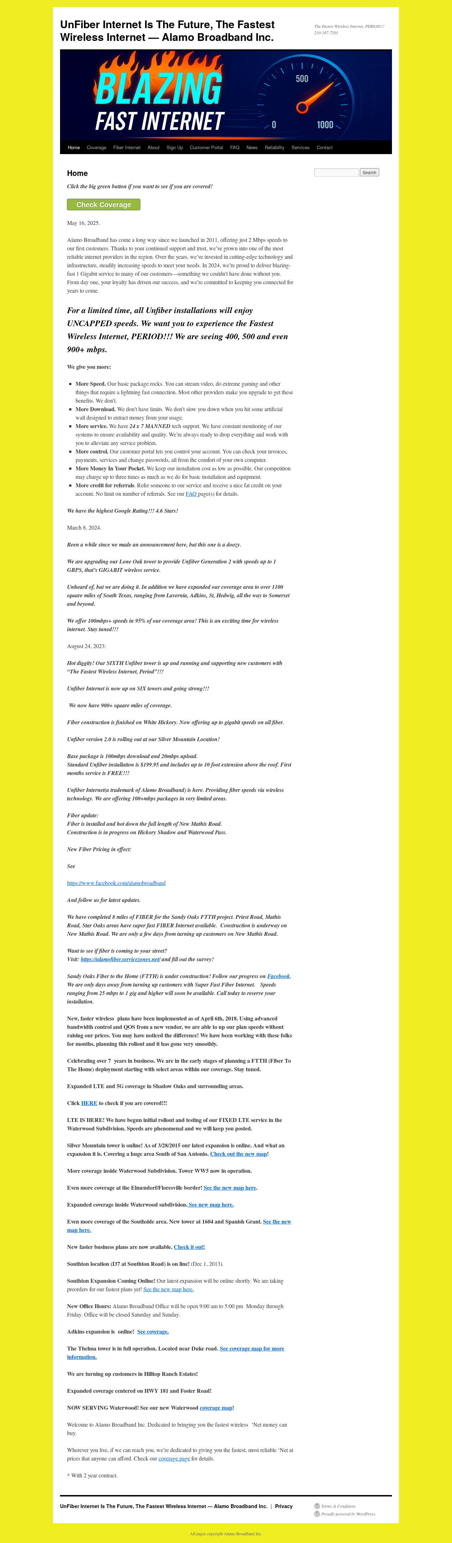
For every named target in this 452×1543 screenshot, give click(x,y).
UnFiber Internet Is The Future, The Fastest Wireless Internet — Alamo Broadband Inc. (167, 30)
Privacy (284, 1506)
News (252, 147)
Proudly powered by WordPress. (348, 1514)
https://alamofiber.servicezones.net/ (120, 959)
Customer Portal (206, 147)
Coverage (96, 147)
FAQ (234, 147)
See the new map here (230, 1187)
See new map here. (211, 1204)
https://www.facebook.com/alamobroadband (116, 882)
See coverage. (153, 1331)
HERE (89, 1103)
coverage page (174, 1458)
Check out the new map (238, 1153)
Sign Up (175, 147)
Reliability (275, 147)
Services (301, 147)
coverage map (216, 1407)
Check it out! (189, 1247)
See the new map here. (168, 1289)
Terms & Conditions (338, 1506)
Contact (325, 147)
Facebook (278, 976)
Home (74, 147)
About (154, 147)
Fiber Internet (127, 147)
